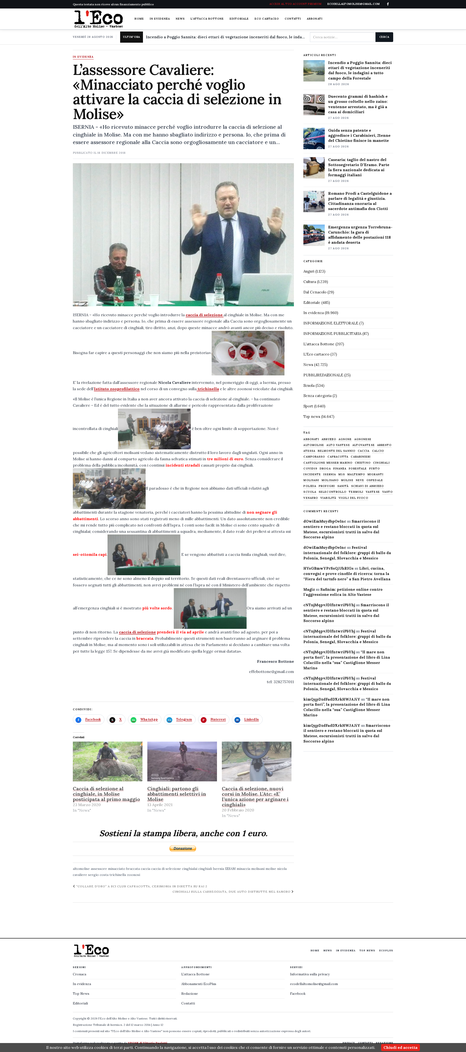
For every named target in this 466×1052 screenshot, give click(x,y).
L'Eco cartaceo (316, 354)
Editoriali (80, 1003)
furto (374, 468)
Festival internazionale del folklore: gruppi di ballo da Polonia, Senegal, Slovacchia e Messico (347, 552)
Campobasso (314, 456)
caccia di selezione (205, 314)
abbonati (311, 439)
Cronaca (79, 974)
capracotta (337, 456)
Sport (308, 406)
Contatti (293, 18)
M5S (341, 474)
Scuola (309, 385)
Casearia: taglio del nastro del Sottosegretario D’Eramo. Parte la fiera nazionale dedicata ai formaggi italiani (358, 167)
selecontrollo (332, 492)
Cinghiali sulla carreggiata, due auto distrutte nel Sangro (232, 891)
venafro (310, 498)
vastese (373, 492)
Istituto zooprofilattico (117, 388)
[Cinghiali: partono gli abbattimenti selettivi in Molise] (182, 761)
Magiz (309, 589)
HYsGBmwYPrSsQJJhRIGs (328, 568)
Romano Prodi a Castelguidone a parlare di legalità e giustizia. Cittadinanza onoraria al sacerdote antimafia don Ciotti (360, 201)
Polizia (309, 486)
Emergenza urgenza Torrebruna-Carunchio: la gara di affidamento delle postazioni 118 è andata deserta (360, 235)
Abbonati (315, 18)
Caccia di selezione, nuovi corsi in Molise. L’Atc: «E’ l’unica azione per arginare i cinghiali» (255, 796)
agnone (345, 439)
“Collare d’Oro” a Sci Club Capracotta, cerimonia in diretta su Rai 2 (141, 886)
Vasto (387, 492)
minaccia (243, 868)
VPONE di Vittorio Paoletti (147, 1043)
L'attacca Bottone (207, 18)
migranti (375, 474)
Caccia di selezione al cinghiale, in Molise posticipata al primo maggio (106, 793)
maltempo (356, 474)
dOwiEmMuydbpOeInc (324, 521)
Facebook (298, 993)
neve (360, 480)
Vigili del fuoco (353, 498)
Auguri (308, 271)
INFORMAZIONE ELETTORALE (330, 323)
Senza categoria (317, 395)
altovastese (363, 445)
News (180, 18)
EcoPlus (386, 950)
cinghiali (205, 868)
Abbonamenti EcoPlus (198, 984)
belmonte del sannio (336, 451)
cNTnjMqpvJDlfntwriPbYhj (329, 605)
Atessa (309, 451)
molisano (330, 480)
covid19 (310, 468)
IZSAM (230, 868)
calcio (378, 451)
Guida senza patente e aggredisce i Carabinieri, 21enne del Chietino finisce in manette (359, 135)
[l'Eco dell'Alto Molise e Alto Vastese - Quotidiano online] (98, 18)
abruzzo (329, 439)
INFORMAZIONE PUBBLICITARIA (332, 333)
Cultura (309, 281)
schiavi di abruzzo (367, 486)
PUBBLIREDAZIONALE (323, 375)
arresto (384, 445)
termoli (356, 492)
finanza (340, 468)
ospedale (374, 480)
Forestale (358, 468)
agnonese (363, 439)
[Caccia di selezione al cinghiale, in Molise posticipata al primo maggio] (107, 761)
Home (139, 18)
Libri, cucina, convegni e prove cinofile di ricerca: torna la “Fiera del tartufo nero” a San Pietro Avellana (347, 573)
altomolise (81, 868)
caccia (145, 868)
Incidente (312, 474)
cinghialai (189, 868)
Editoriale (239, 18)
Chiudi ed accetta (400, 1047)
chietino (363, 462)
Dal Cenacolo (314, 292)
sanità (343, 486)
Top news (311, 416)
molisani (258, 868)
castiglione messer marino (327, 462)
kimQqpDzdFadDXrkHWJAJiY (331, 699)
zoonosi (133, 875)
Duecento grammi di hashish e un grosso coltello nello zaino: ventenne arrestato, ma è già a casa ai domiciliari (358, 104)
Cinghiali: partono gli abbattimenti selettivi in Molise (176, 793)
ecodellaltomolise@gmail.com (314, 984)
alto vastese (338, 445)
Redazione (189, 993)
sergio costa (98, 875)
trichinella (208, 388)
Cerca (384, 37)
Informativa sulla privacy (310, 974)
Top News (367, 950)
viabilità (328, 498)
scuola (309, 492)
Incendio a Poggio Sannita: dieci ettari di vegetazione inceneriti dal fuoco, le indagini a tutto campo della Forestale (226, 37)
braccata (133, 868)
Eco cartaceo (267, 18)
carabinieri (361, 456)
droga (325, 468)
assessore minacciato (108, 868)
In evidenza (160, 18)
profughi (327, 486)
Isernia (218, 868)
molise (271, 868)
